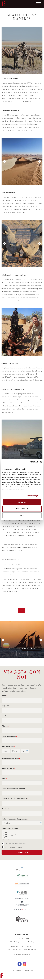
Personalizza (20, 509)
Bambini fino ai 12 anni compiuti (13, 788)
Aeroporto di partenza (10, 758)
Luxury (21, 611)
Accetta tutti (22, 502)
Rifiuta (22, 515)
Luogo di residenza (9, 736)
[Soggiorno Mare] (22, 832)
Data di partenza (8, 746)
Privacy (20, 970)
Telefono (5, 726)
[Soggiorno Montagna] (22, 834)
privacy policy (17, 847)
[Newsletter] (3, 844)
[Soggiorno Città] (22, 836)
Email (4, 716)
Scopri (22, 654)
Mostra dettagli (32, 495)
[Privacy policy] (3, 847)
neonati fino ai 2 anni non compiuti (14, 799)
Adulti (4, 778)
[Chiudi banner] (41, 462)
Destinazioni (6, 809)
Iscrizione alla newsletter (22, 954)
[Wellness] (22, 838)
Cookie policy (28, 970)
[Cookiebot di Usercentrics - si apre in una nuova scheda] (29, 462)
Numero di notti (8, 768)
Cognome (5, 706)
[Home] (3, 3)
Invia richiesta (22, 852)
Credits (13, 970)
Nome (4, 695)
